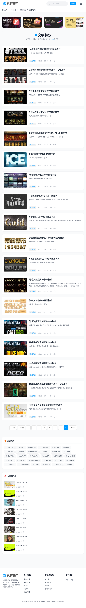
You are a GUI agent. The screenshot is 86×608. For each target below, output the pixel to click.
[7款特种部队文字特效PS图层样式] (15, 118)
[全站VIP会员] (32, 22)
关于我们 (48, 579)
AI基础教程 (45, 447)
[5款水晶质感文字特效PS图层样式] (15, 264)
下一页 (73, 428)
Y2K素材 (56, 447)
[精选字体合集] (74, 22)
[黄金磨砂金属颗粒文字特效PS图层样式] (15, 243)
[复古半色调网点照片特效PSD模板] (9, 520)
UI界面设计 (33, 452)
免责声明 (48, 585)
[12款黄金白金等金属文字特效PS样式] (15, 411)
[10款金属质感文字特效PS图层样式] (15, 55)
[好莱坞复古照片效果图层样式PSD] (9, 529)
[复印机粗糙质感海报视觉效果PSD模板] (9, 511)
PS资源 (13, 10)
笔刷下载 (27, 582)
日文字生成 (11, 456)
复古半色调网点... (22, 518)
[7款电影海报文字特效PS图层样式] (15, 97)
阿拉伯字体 (35, 456)
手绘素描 (48, 460)
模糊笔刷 (21, 452)
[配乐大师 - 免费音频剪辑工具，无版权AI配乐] (11, 22)
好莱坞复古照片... (22, 527)
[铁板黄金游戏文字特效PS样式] (15, 348)
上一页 (21, 428)
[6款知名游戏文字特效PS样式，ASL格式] (15, 76)
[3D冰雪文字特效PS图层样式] (15, 159)
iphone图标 (71, 456)
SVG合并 (10, 460)
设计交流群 (49, 589)
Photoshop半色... (22, 500)
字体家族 (45, 452)
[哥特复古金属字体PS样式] (15, 285)
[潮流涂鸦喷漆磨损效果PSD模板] (9, 493)
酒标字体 (10, 447)
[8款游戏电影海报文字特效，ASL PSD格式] (15, 138)
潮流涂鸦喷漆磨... (22, 491)
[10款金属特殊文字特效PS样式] (15, 180)
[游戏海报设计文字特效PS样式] (15, 327)
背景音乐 (27, 589)
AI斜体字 (23, 456)
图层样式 (22, 10)
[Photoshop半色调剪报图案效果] (9, 502)
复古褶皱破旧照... (22, 536)
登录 (73, 4)
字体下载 (57, 452)
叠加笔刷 (47, 464)
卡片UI (68, 452)
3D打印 (26, 585)
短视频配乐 (58, 456)
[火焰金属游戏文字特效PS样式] (15, 369)
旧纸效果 (69, 464)
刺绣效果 (71, 460)
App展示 (46, 456)
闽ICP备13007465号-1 (55, 601)
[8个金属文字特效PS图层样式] (15, 222)
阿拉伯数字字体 (35, 460)
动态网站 (27, 592)
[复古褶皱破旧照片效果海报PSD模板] (9, 538)
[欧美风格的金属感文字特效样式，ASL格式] (15, 390)
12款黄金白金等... (22, 482)
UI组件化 (22, 460)
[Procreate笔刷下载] (53, 22)
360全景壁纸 (25, 464)
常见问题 (48, 582)
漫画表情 (10, 452)
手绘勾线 (58, 464)
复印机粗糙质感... (22, 509)
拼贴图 (67, 447)
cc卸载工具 (11, 464)
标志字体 (21, 447)
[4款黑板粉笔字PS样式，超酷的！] (15, 201)
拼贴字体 (59, 460)
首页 (5, 10)
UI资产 (36, 464)
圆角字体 (33, 447)
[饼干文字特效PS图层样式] (15, 306)
